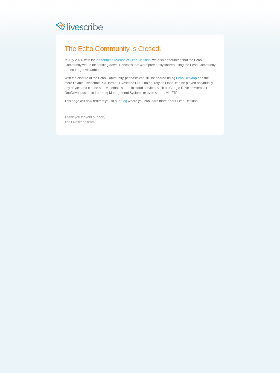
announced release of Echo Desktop (124, 60)
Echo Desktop (186, 78)
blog (124, 101)
